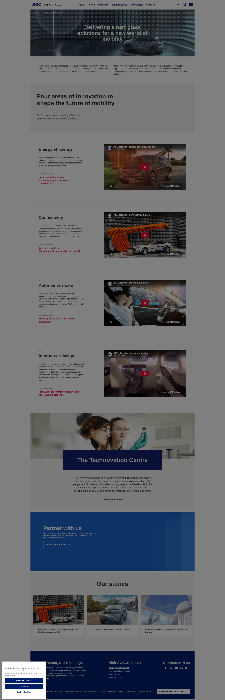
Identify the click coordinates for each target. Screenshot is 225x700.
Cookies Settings (24, 692)
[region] (24, 680)
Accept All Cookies (23, 680)
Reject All (24, 686)
